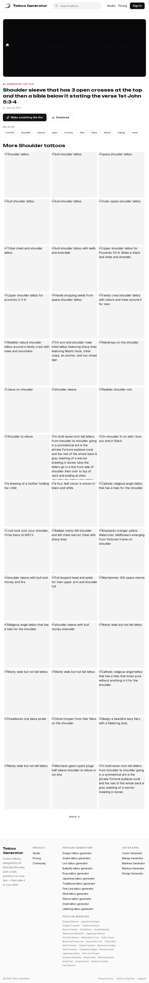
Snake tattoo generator (76, 858)
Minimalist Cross (90, 937)
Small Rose (86, 929)
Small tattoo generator (76, 903)
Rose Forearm (70, 929)
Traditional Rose (90, 925)
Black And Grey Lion (73, 941)
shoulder (26, 132)
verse (135, 132)
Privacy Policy (105, 978)
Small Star (68, 961)
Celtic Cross (107, 937)
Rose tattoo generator (76, 873)
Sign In (137, 5)
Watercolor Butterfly (73, 933)
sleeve (41, 132)
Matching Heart (106, 957)
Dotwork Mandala (72, 957)
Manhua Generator (133, 868)
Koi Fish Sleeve (71, 937)
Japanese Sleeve (95, 933)
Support (142, 978)
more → (74, 816)
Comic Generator (132, 853)
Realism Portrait (99, 961)
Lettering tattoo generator (78, 908)
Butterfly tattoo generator (78, 868)
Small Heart (89, 957)
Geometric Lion (94, 941)
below (107, 132)
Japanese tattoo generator (79, 878)
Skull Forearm (70, 949)
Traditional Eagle (88, 949)
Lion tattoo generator (75, 863)
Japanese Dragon (90, 921)
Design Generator (132, 873)
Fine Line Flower (90, 953)
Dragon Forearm (71, 925)
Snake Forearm (87, 945)
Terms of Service (125, 978)
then (82, 132)
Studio (111, 5)
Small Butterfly (101, 929)
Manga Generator (132, 858)
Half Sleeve (69, 965)
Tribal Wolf (110, 941)
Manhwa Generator (133, 863)
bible (94, 132)
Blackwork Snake (106, 945)
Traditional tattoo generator (79, 883)
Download (62, 117)
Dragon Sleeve (70, 921)
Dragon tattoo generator (77, 853)
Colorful (10, 132)
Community (39, 863)
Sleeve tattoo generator (77, 898)
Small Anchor (82, 961)
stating (121, 132)
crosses (68, 132)
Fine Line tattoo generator (78, 888)
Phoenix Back (106, 949)
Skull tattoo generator (75, 893)
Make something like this (27, 117)
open (54, 132)
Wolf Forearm (70, 945)
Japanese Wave (71, 953)
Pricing (122, 5)
